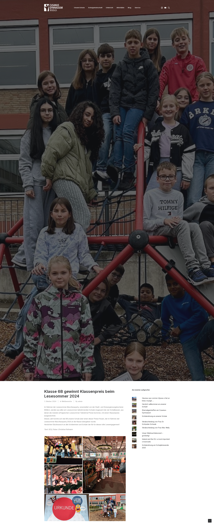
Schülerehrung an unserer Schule (154, 429)
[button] (162, 7)
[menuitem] (79, 7)
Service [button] (137, 7)
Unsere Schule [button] (79, 7)
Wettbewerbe (67, 414)
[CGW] (53, 7)
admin (80, 414)
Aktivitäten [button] (120, 7)
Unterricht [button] (109, 7)
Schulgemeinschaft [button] (95, 7)
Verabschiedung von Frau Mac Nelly (156, 440)
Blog (129, 7)
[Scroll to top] (210, 521)
